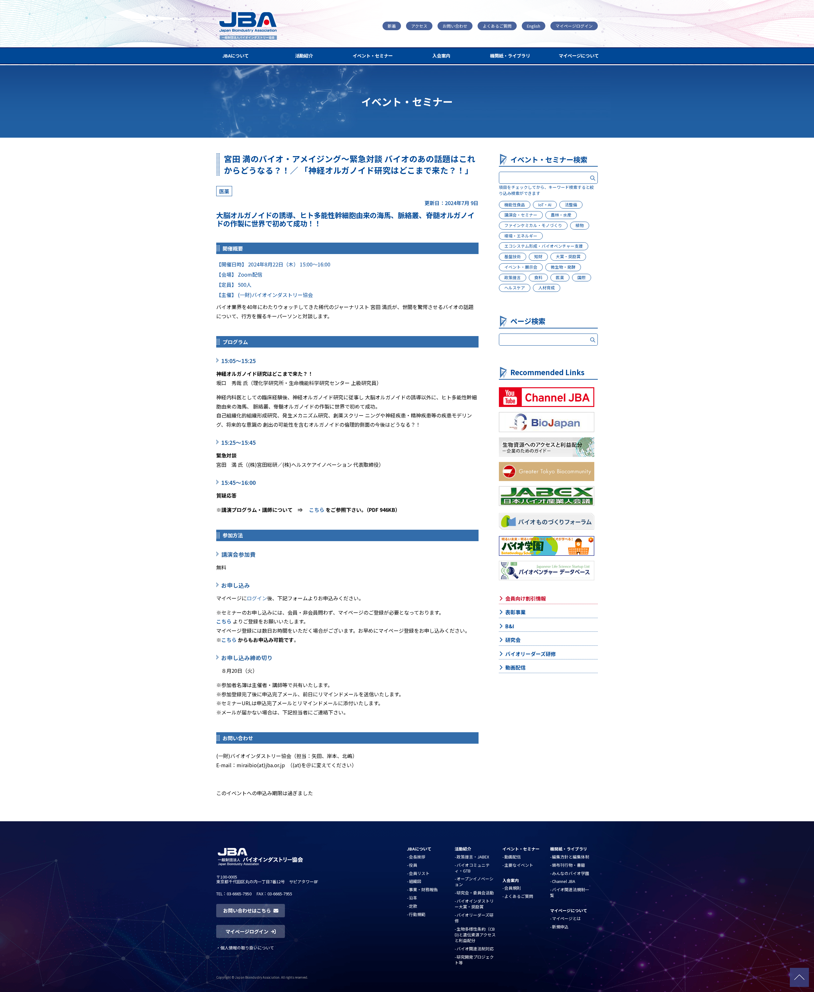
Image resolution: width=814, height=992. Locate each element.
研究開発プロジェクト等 (474, 960)
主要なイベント (518, 865)
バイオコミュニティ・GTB (472, 868)
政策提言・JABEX (473, 857)
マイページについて (579, 55)
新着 (392, 26)
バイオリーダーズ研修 (530, 654)
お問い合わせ (455, 26)
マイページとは (566, 918)
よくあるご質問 (497, 26)
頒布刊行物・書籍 (568, 865)
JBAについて (235, 55)
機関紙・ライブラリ (510, 55)
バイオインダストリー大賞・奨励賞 (474, 904)
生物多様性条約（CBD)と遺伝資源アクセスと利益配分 (475, 934)
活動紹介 (304, 55)
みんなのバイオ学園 (570, 873)
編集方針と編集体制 (570, 857)
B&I (509, 626)
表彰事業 (515, 612)
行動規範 (417, 914)
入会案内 (441, 55)
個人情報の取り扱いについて (247, 948)
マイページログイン (574, 26)
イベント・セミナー (373, 55)
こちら (316, 509)
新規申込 (560, 927)
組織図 (415, 881)
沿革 (413, 898)
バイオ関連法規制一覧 (569, 892)
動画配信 (515, 667)
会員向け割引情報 (525, 598)
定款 (413, 906)
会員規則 (512, 888)
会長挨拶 (417, 857)
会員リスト (419, 873)
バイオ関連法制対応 (475, 949)
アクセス (419, 26)
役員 (413, 865)
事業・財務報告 (423, 889)
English (533, 26)
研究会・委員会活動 (475, 893)
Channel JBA (563, 881)
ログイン (257, 598)
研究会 (513, 640)
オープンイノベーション (474, 881)
